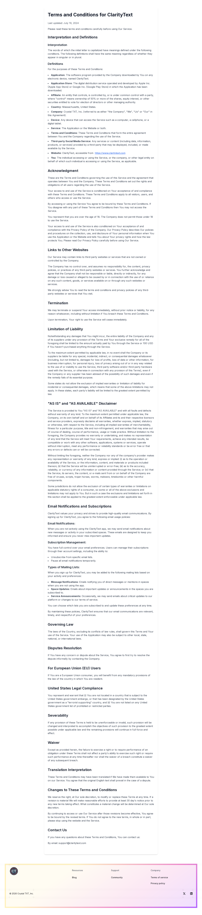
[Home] (13, 871)
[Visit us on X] (184, 893)
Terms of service (159, 877)
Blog (74, 877)
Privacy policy (158, 883)
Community (117, 877)
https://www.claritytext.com (110, 153)
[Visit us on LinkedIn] (191, 893)
